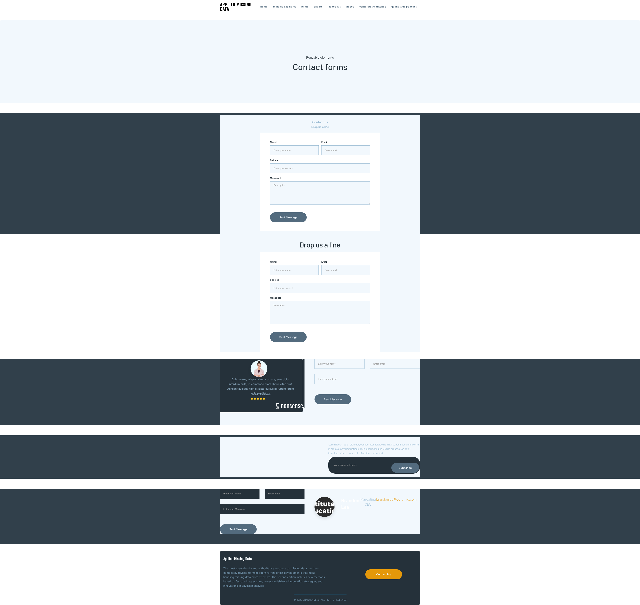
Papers (318, 6)
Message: (275, 178)
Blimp (305, 6)
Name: (273, 142)
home (264, 6)
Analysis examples (284, 6)
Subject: (275, 160)
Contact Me (383, 574)
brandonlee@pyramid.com (396, 499)
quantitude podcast (404, 6)
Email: (324, 142)
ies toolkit (334, 6)
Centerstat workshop (372, 6)
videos (350, 6)
